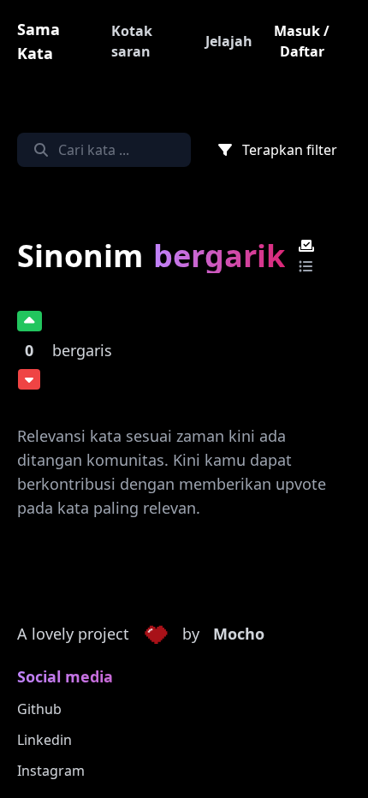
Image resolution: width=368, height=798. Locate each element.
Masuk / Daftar (301, 41)
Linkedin (44, 739)
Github (39, 709)
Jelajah (228, 41)
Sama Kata (38, 41)
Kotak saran (131, 41)
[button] (156, 634)
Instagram (51, 770)
